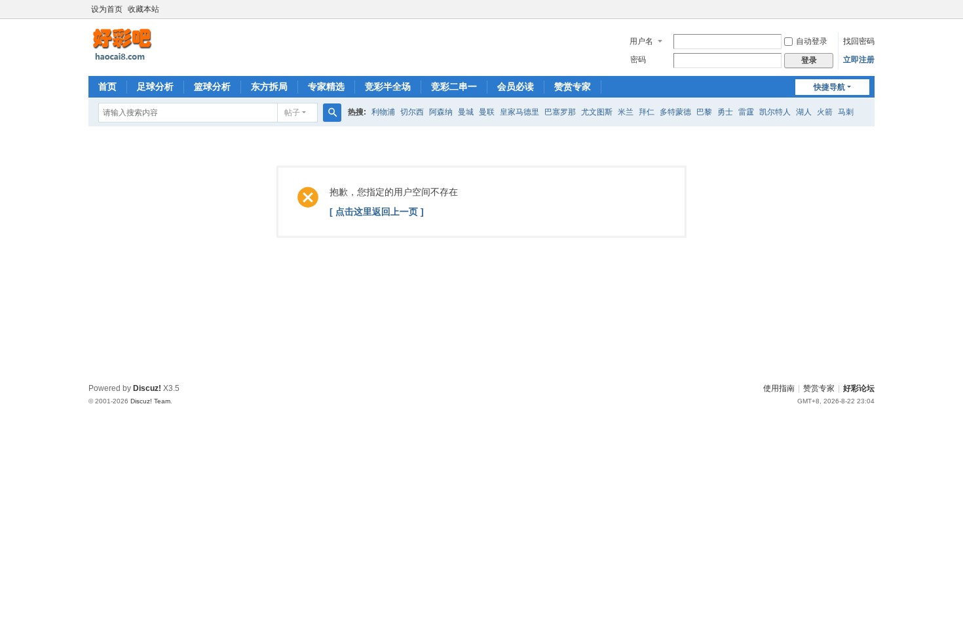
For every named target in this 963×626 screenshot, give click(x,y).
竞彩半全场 (388, 86)
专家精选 (326, 86)
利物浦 (383, 112)
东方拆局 (269, 86)
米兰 (625, 112)
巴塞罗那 (560, 112)
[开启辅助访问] (871, 9)
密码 (638, 59)
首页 (107, 86)
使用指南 (779, 388)
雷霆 (746, 112)
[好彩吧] (153, 44)
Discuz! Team (150, 401)
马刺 (846, 112)
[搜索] (332, 112)
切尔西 (412, 112)
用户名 (641, 41)
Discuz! (147, 388)
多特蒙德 (675, 112)
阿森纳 (441, 112)
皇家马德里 (519, 112)
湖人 (804, 112)
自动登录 (811, 41)
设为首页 (107, 9)
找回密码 (859, 41)
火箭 (825, 112)
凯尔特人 (775, 112)
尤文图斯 (597, 112)
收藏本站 (143, 9)
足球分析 (155, 86)
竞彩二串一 (454, 86)
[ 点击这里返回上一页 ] (377, 211)
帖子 (292, 112)
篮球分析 (212, 86)
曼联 (487, 112)
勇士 (725, 112)
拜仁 (646, 112)
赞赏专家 (572, 86)
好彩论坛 (859, 388)
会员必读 (515, 86)
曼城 (466, 112)
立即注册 (859, 59)
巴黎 (704, 112)
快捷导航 (829, 87)
